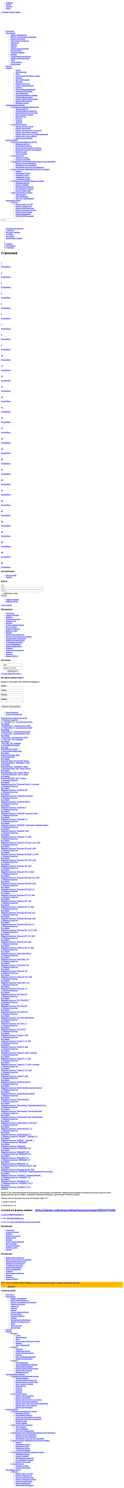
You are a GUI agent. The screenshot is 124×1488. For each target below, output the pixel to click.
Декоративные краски (15, 105)
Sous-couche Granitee (24, 115)
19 (2, 449)
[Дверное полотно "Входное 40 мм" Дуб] (18, 1166)
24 (2, 501)
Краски (14, 47)
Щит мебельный (22, 80)
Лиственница (21, 72)
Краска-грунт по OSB (24, 204)
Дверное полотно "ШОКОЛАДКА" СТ (16, 1129)
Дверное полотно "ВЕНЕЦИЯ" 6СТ (15, 1158)
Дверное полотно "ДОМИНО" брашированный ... (21, 1175)
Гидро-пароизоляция (20, 49)
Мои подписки (12, 712)
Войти (4, 596)
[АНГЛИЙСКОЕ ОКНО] (10, 745)
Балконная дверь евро (10, 755)
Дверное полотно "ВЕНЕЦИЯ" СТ (14, 1164)
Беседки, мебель (13, 232)
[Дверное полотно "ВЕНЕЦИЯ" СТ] (15, 1160)
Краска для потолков (24, 126)
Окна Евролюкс (22, 93)
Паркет (19, 171)
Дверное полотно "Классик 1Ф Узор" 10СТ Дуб (20, 843)
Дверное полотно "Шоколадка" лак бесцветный (21, 1111)
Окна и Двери (21, 154)
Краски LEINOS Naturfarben (27, 99)
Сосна (18, 70)
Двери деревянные (19, 35)
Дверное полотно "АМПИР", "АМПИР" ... (18, 1140)
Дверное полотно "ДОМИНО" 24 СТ (16, 1187)
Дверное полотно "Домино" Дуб (15, 831)
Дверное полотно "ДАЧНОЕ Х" (14, 808)
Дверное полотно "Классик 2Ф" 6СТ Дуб (18, 895)
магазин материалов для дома (68, 1283)
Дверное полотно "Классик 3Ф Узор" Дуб (18, 918)
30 (2, 563)
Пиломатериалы (18, 53)
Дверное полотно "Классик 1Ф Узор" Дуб (18, 848)
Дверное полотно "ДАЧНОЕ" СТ (14, 819)
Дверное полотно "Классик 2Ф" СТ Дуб (17, 907)
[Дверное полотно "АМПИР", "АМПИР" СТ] (19, 1136)
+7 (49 (4, 19)
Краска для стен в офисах (26, 136)
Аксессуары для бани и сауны (28, 76)
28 (2, 542)
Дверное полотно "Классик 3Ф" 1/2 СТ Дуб (19, 930)
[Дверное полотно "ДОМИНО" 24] (15, 1177)
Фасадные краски (13, 200)
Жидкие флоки (22, 109)
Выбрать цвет (21, 152)
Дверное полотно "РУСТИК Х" (13, 1029)
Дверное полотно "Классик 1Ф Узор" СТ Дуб (19, 854)
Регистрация (6, 605)
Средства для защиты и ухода (28, 148)
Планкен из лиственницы (26, 165)
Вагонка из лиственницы (26, 163)
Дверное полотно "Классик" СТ (14, 989)
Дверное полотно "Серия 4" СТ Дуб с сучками (20, 1064)
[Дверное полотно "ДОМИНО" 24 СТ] (17, 1183)
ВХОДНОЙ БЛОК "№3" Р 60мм (13, 778)
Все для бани (16, 51)
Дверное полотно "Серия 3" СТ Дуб (16, 1041)
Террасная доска (23, 177)
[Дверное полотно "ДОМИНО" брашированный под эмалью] (27, 1171)
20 (2, 459)
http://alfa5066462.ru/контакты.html (25, 1222)
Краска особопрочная (25, 208)
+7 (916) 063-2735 (29, 19)
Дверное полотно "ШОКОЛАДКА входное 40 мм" (21, 1088)
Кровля (14, 54)
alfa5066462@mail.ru (15, 1218)
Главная (9, 648)
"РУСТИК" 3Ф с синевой (11, 743)
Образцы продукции (14, 229)
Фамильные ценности (25, 187)
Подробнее (6, 267)
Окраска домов (22, 158)
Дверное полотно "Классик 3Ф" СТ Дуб (17, 948)
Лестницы (10, 236)
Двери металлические (20, 58)
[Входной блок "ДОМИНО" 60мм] (15, 763)
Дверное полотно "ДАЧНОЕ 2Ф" (14, 790)
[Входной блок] (8, 757)
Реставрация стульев (24, 189)
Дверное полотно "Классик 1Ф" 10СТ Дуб (18, 860)
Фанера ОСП (11, 621)
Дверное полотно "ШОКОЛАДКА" (15, 1099)
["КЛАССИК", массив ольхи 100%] (15, 734)
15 (2, 407)
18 (2, 439)
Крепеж (14, 45)
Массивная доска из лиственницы (30, 167)
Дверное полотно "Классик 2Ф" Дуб (16, 901)
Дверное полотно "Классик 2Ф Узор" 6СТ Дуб (20, 878)
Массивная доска (23, 173)
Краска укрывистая (24, 206)
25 (2, 511)
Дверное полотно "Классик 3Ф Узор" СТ (18, 924)
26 (2, 521)
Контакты (10, 31)
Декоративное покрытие (26, 111)
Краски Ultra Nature (24, 101)
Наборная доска (22, 175)
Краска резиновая (23, 214)
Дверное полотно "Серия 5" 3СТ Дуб (16, 1070)
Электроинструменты (20, 41)
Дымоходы (15, 64)
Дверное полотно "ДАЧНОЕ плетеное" (17, 796)
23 (2, 490)
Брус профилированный (25, 89)
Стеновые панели (23, 179)
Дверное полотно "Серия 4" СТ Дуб (16, 1059)
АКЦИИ (9, 577)
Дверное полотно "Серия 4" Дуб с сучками (19, 1053)
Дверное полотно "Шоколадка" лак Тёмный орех (22, 1117)
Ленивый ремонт (23, 183)
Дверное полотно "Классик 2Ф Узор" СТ (18, 889)
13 (2, 387)
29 (2, 553)
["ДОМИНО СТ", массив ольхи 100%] (16, 722)
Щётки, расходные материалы (23, 37)
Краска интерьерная (24, 138)
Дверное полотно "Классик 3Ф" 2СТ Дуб (18, 936)
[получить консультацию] (10, 1287)
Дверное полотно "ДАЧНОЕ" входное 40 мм (19, 813)
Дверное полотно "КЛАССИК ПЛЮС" (16, 953)
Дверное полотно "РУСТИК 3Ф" (14, 1006)
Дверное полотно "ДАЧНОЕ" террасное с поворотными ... (25, 825)
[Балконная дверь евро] (11, 751)
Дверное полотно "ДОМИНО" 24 (14, 1181)
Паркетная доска (18, 39)
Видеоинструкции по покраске (28, 150)
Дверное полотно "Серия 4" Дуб (14, 1047)
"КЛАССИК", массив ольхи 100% (14, 737)
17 (2, 428)
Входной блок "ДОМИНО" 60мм (14, 767)
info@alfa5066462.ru (11, 24)
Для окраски (21, 195)
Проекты (9, 654)
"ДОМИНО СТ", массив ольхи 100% (16, 726)
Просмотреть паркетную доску (14, 718)
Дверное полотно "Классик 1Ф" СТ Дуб (17, 872)
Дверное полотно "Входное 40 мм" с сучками (20, 784)
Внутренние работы (24, 146)
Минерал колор (22, 103)
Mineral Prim (21, 117)
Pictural (19, 119)
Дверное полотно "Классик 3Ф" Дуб (16, 942)
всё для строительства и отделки (42, 1283)
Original (19, 121)
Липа (18, 74)
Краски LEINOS (12, 140)
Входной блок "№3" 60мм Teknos (15, 772)
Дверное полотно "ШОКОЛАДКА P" (16, 1082)
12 (2, 376)
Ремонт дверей (22, 185)
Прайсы (9, 68)
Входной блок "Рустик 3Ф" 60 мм (15, 761)
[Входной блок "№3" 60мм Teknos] (16, 769)
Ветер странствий (23, 191)
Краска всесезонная (24, 212)
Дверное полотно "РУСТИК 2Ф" (14, 994)
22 (2, 480)
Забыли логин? (12, 601)
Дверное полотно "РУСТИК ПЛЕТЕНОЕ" (17, 1018)
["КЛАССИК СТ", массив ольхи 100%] (16, 728)
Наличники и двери (14, 238)
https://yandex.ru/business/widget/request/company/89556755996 (75, 1210)
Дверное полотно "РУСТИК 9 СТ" (15, 1012)
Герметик (15, 43)
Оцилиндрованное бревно (27, 95)
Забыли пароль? (12, 600)
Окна (13, 60)
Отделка (9, 234)
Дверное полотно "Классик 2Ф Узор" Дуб (18, 883)
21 (2, 470)
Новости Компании (14, 714)
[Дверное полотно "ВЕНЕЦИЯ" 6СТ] (16, 1154)
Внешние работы (23, 144)
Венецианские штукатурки (27, 113)
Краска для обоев (23, 128)
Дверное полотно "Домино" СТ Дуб (16, 837)
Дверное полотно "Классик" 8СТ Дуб (16, 977)
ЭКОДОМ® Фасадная (25, 216)
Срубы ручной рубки (24, 91)
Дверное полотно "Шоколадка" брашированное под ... (24, 1105)
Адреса (9, 652)
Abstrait (19, 123)
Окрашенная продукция (21, 56)
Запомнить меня (11, 593)
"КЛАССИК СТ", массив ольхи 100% (15, 732)
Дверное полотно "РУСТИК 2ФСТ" (15, 1000)
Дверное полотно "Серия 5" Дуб (14, 1076)
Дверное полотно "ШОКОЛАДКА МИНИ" (18, 1094)
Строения (10, 230)
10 (2, 356)
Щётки (9, 66)
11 (2, 366)
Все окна (4, 747)
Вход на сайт (11, 575)
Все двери (5, 724)
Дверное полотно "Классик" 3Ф (14, 971)
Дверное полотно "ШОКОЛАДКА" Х (16, 1134)
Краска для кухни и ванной (27, 132)
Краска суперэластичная (26, 210)
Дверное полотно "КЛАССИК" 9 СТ (15, 983)
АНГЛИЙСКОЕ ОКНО (9, 749)
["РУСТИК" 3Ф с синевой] (12, 739)
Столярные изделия (14, 642)
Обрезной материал (24, 97)
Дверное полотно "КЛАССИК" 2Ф (15, 965)
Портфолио (5, 224)
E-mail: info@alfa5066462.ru (12, 1215)
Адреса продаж (12, 615)
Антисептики (16, 62)
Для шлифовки (22, 197)
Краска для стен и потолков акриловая (32, 134)
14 (2, 397)
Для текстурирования (25, 198)
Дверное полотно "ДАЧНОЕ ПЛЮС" (16, 802)
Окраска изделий (23, 160)
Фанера (19, 78)
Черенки (19, 82)
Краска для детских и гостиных (29, 130)
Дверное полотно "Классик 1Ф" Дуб (16, 866)
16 (2, 418)
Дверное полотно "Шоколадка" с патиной (19, 1123)
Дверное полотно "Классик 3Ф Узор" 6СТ (18, 913)
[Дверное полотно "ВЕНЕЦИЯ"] (14, 1142)
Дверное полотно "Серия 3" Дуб (14, 1035)
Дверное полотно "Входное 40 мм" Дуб (17, 1170)
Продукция (10, 33)
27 (2, 532)
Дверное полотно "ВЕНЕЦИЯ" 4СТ (15, 1152)
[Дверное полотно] (9, 780)
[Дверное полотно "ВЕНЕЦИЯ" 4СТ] (16, 1148)
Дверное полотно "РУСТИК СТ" (14, 1024)
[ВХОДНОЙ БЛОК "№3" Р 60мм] (14, 774)
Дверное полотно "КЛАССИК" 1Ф (15, 959)
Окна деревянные (13, 644)
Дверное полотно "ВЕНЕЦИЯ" (13, 1146)
